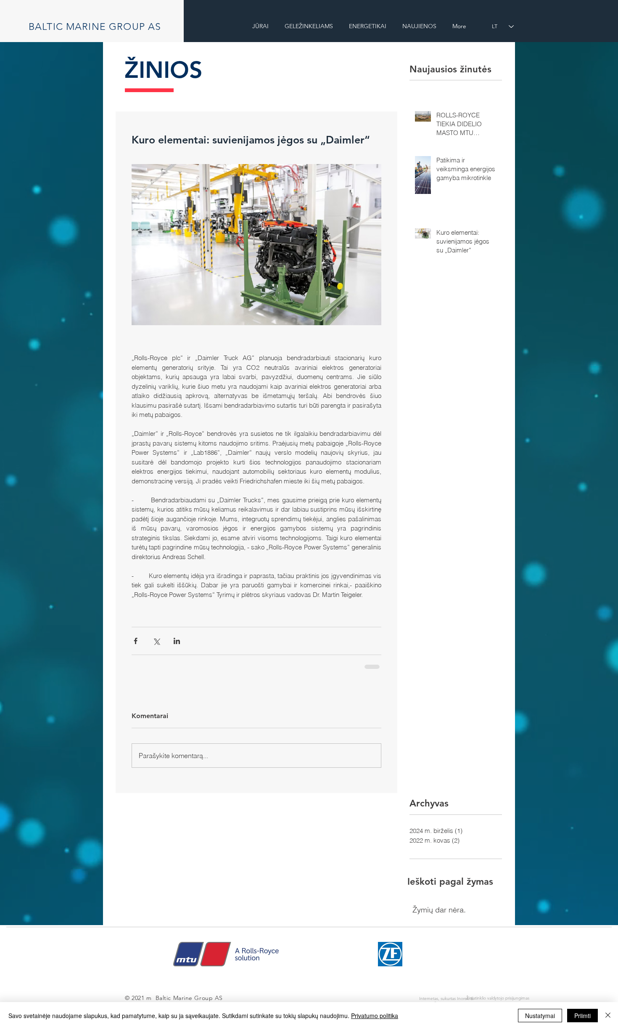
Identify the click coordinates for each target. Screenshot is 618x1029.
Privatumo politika (374, 1015)
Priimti (582, 1015)
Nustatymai (540, 1015)
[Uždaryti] (608, 1015)
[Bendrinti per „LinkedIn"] (177, 641)
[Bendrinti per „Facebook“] (136, 641)
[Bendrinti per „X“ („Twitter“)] (156, 641)
